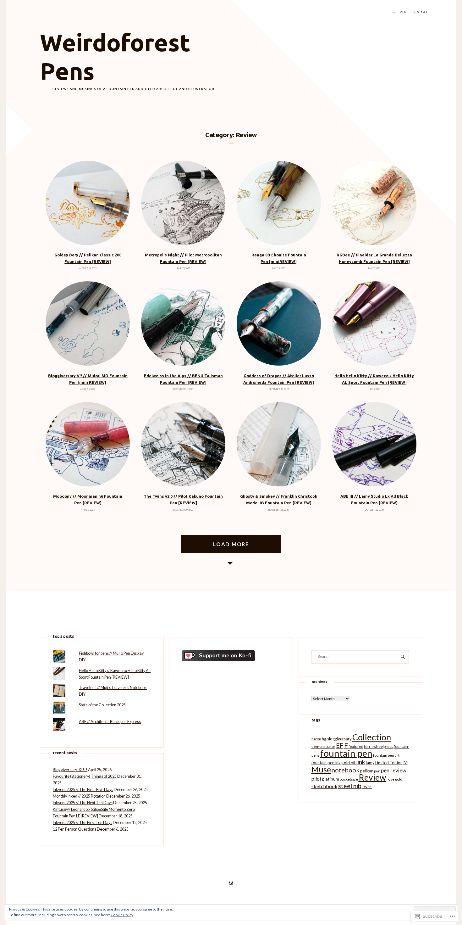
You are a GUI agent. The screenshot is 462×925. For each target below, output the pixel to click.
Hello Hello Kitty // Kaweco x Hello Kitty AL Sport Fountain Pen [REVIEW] (374, 378)
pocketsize (349, 779)
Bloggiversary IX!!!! (70, 769)
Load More (231, 544)
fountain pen (346, 753)
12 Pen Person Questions (74, 829)
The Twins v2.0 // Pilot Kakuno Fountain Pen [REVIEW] (183, 499)
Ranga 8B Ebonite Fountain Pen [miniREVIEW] (278, 258)
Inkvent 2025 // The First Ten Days (82, 822)
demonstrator (323, 746)
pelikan (366, 770)
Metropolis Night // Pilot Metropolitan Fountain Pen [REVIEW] (183, 258)
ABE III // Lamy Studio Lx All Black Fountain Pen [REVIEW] (374, 499)
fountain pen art (386, 755)
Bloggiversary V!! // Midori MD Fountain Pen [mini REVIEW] (88, 378)
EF (340, 745)
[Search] (414, 12)
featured (356, 746)
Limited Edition (389, 762)
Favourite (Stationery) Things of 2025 (85, 776)
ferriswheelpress (378, 746)
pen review (393, 770)
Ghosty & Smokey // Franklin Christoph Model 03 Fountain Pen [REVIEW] (278, 499)
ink (361, 761)
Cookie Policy (122, 914)
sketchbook (324, 786)
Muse (321, 769)
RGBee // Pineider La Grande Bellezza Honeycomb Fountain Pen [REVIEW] (374, 258)
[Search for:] (430, 12)
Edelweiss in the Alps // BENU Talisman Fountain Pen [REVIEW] (183, 378)
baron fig (318, 739)
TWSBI (367, 787)
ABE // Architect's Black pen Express (110, 721)
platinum (330, 779)
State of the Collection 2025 (102, 705)
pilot (316, 779)
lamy (370, 762)
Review (372, 777)
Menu (404, 12)
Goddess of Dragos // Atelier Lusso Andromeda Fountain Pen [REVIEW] (278, 378)
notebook (346, 770)
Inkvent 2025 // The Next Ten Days (83, 802)
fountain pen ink (326, 762)
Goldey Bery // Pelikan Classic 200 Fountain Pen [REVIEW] (87, 258)
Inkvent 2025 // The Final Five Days (83, 789)
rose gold (394, 779)
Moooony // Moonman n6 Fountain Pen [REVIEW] (87, 499)
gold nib (349, 762)
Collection (371, 737)
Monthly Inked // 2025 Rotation (79, 796)
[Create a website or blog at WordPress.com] (231, 884)
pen (377, 771)
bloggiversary (339, 738)
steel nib (349, 785)
